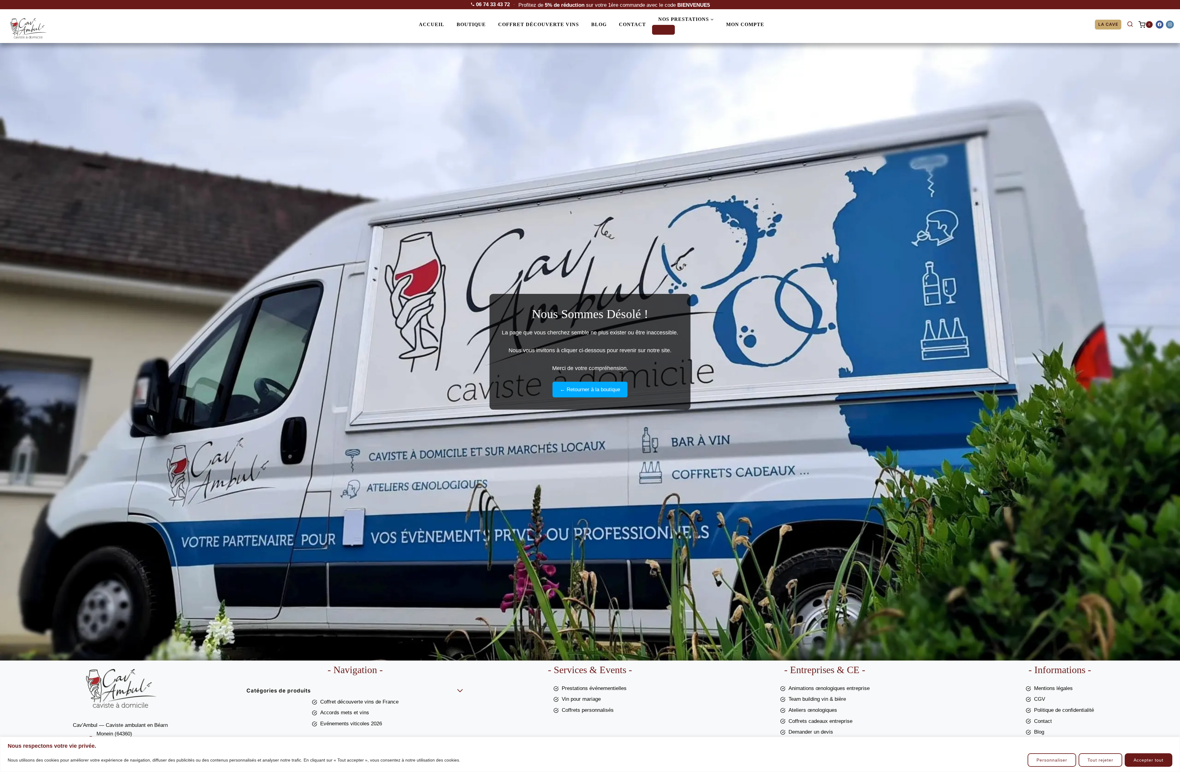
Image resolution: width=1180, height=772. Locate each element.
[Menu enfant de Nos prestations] (663, 30)
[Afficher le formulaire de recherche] (1129, 24)
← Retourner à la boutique (590, 389)
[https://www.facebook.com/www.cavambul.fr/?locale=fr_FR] (1160, 25)
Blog (599, 24)
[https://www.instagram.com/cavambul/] (1170, 25)
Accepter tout (1148, 760)
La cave (1108, 24)
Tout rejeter (1100, 760)
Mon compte (745, 24)
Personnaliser (1051, 760)
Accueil (431, 24)
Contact (632, 24)
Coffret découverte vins (538, 24)
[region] (590, 754)
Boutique (471, 24)
